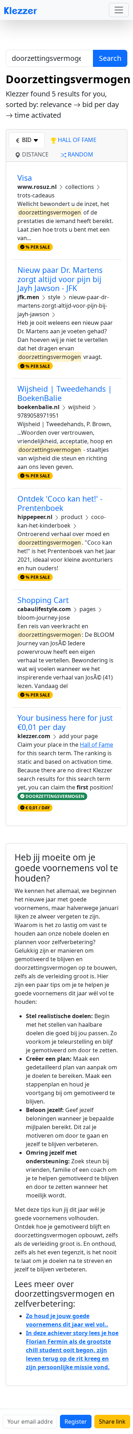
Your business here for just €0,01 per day (65, 722)
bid (27, 140)
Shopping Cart (43, 600)
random (79, 154)
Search (110, 58)
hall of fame (76, 140)
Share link (112, 1421)
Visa (24, 178)
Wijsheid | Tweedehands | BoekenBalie (64, 393)
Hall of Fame (96, 744)
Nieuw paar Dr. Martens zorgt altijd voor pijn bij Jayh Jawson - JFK (59, 279)
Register (76, 1421)
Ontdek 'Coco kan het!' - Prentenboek (59, 503)
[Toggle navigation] (119, 10)
